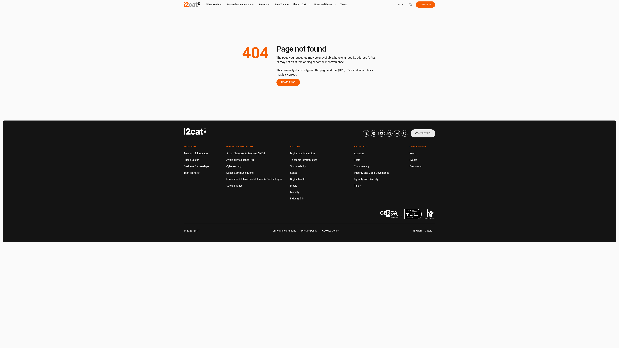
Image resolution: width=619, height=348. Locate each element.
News (412, 153)
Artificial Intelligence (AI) (240, 159)
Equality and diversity (366, 179)
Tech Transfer (282, 4)
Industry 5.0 (297, 198)
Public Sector (191, 159)
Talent (343, 4)
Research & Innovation (239, 4)
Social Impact (234, 185)
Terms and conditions (283, 230)
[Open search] (410, 4)
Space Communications (240, 172)
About (299, 4)
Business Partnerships (196, 166)
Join (425, 4)
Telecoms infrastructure (303, 159)
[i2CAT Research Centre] (192, 4)
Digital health (297, 179)
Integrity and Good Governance (371, 172)
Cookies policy (330, 230)
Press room (415, 166)
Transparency (361, 166)
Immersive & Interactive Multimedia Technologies (254, 179)
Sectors (263, 4)
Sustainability (298, 166)
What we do (212, 4)
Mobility (294, 192)
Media (293, 185)
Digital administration (302, 153)
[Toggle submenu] (221, 4)
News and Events (323, 4)
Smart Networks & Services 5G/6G (245, 153)
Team (357, 159)
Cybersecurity (234, 166)
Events (413, 159)
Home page (288, 82)
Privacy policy (309, 230)
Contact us (423, 133)
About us (359, 153)
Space (293, 172)
